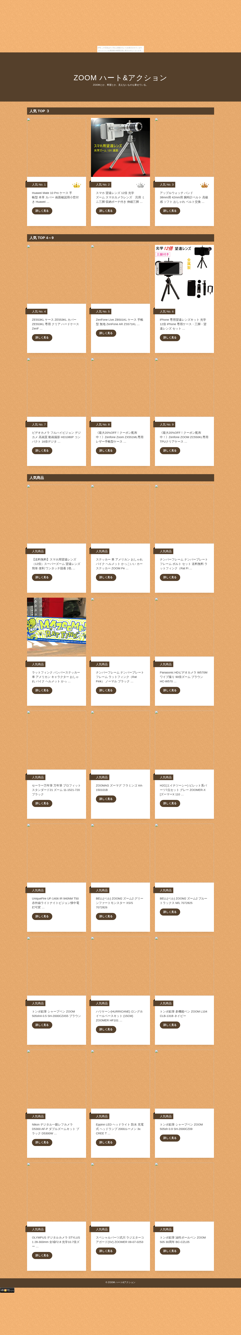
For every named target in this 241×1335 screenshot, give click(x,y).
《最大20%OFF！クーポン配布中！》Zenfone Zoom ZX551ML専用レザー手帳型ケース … (119, 437)
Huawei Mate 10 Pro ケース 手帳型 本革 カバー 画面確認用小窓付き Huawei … (55, 197)
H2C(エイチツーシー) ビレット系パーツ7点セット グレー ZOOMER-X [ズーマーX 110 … (183, 790)
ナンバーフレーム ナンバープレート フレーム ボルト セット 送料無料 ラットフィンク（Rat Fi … (184, 564)
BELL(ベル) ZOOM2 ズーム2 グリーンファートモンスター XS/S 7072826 (119, 903)
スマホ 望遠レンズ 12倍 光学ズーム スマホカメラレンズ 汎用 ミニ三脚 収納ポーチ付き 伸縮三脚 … (120, 197)
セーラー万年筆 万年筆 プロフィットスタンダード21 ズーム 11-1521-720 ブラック (56, 790)
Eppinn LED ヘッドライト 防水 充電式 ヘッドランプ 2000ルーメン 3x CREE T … (120, 1129)
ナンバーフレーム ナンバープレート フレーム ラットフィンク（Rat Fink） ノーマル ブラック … (120, 677)
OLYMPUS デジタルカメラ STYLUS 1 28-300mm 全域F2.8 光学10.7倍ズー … (56, 1242)
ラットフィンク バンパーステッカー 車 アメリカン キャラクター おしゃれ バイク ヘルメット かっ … (56, 677)
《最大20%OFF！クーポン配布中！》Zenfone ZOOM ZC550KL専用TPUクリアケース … (184, 437)
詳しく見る (42, 210)
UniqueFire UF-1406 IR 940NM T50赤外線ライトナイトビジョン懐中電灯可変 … (55, 903)
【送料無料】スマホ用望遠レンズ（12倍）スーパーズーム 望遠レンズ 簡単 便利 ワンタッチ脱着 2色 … (56, 564)
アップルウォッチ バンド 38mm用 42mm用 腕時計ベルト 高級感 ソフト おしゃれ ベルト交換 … (184, 197)
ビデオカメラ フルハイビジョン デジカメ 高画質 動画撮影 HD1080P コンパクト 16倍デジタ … (56, 437)
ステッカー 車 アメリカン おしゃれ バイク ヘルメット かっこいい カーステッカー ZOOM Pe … (119, 564)
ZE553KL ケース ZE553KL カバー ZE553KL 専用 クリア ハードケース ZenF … (55, 324)
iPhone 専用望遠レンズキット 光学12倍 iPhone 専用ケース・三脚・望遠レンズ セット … (183, 324)
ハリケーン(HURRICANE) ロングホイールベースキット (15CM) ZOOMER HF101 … (119, 1016)
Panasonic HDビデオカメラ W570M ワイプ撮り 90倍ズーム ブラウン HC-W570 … (183, 677)
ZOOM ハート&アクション (120, 78)
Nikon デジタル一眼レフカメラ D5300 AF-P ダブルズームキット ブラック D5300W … (55, 1129)
